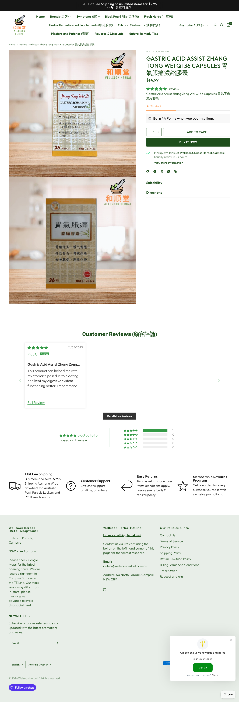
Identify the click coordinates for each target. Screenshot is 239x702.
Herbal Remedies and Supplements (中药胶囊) (81, 25)
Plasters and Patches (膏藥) (70, 34)
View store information (168, 162)
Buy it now (188, 142)
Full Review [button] (36, 402)
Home (40, 16)
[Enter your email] (56, 643)
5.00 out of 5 (88, 435)
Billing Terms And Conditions (179, 565)
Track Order (168, 571)
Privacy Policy (169, 547)
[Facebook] (148, 171)
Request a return (171, 576)
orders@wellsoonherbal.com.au (125, 566)
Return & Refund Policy (175, 559)
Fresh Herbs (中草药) (158, 16)
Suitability (154, 183)
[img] (37, 347)
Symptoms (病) (86, 16)
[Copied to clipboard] (176, 171)
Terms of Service (171, 541)
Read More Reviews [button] (119, 416)
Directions (154, 192)
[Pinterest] (163, 171)
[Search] (221, 25)
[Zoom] (128, 57)
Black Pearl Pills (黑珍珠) (122, 16)
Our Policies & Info (174, 527)
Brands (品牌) (59, 16)
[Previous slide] (20, 381)
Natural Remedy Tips (143, 34)
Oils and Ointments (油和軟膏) (139, 25)
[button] (156, 89)
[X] (155, 171)
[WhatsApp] (169, 171)
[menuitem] (40, 16)
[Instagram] (107, 590)
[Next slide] (219, 381)
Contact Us (167, 535)
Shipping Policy (170, 553)
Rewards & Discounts (109, 34)
